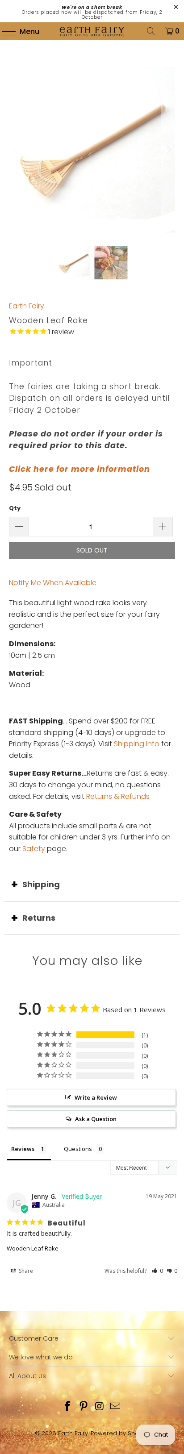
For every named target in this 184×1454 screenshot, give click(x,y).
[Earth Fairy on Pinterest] (83, 1407)
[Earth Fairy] (92, 31)
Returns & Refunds (118, 796)
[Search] (150, 31)
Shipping (41, 884)
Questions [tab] (78, 1149)
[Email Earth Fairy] (115, 1407)
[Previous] (15, 150)
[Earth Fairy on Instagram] (99, 1407)
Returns (38, 917)
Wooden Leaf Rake (33, 1248)
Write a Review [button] (96, 1097)
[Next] (168, 150)
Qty (15, 508)
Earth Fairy (26, 306)
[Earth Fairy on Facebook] (68, 1407)
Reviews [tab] (22, 1149)
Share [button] (25, 1271)
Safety (33, 848)
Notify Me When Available (52, 582)
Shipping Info (136, 744)
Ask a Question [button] (96, 1119)
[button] (157, 1271)
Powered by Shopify (120, 1433)
